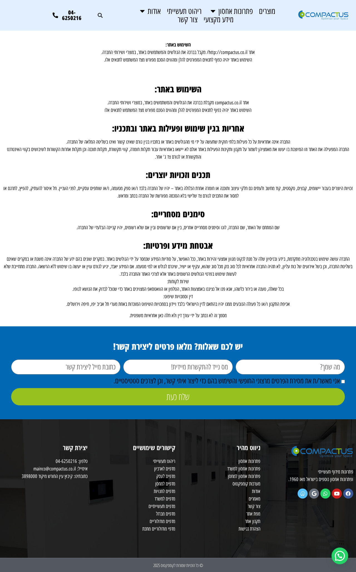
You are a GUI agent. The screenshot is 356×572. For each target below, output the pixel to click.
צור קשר (187, 19)
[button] (100, 15)
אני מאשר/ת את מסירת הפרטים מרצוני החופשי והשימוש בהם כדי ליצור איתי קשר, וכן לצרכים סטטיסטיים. (226, 380)
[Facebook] (348, 494)
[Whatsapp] (325, 494)
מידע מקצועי (219, 19)
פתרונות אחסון (235, 11)
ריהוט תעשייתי (184, 11)
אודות (154, 11)
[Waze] (303, 494)
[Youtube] (337, 494)
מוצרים (267, 11)
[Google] (314, 494)
